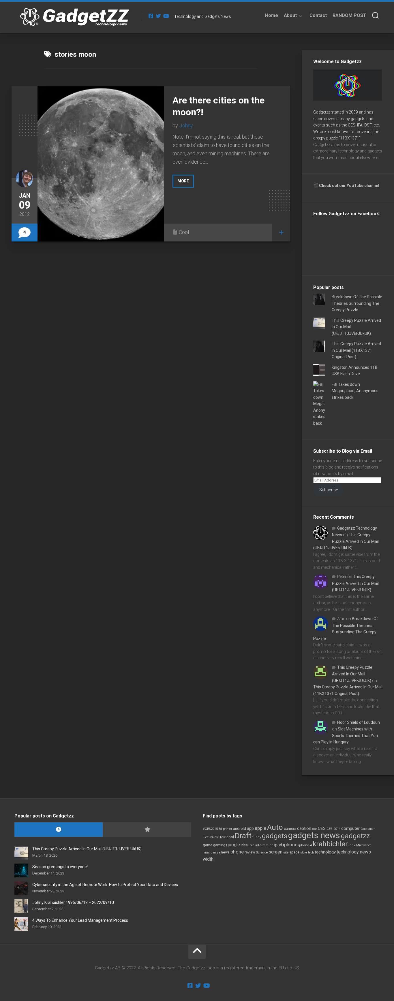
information (264, 845)
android (239, 828)
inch (251, 845)
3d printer (225, 829)
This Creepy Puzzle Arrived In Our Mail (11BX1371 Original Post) (356, 350)
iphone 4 (305, 845)
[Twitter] (158, 15)
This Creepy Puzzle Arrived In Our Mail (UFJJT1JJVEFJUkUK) (346, 541)
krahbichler (330, 844)
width (208, 859)
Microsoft (363, 845)
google (233, 844)
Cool (184, 232)
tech (311, 852)
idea (244, 845)
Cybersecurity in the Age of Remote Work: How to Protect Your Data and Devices (105, 884)
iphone (290, 844)
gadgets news (314, 835)
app (250, 828)
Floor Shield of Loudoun (358, 722)
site (285, 852)
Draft (243, 835)
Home (271, 15)
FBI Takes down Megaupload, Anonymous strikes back (355, 391)
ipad (278, 844)
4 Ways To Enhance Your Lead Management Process (80, 920)
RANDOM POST (349, 15)
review (250, 852)
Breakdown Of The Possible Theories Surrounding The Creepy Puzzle (357, 303)
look (352, 845)
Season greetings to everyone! (60, 866)
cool (230, 837)
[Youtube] (165, 15)
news (225, 852)
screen (275, 852)
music (207, 852)
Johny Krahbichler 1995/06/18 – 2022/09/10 (73, 902)
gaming (219, 845)
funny (256, 837)
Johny (186, 125)
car (314, 829)
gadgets (274, 836)
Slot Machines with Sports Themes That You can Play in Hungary (345, 735)
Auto (275, 827)
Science (262, 852)
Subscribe (328, 490)
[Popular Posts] (147, 829)
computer (350, 828)
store (303, 852)
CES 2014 (333, 829)
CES (322, 828)
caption (304, 828)
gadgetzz (355, 836)
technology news (354, 852)
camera (290, 828)
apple (260, 828)
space (294, 852)
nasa (216, 852)
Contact (318, 15)
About (290, 15)
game (207, 845)
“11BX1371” (350, 138)
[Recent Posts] (58, 829)
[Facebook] (150, 15)
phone (237, 852)
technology (325, 852)
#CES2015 (210, 829)
